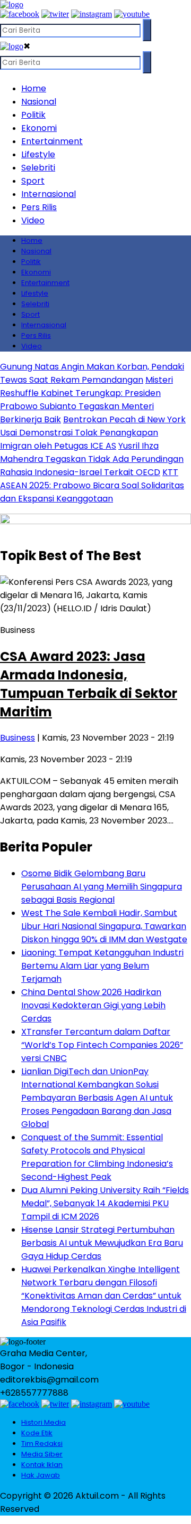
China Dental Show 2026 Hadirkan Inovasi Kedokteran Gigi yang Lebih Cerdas (93, 1005)
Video (33, 220)
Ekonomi (39, 128)
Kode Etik (37, 1433)
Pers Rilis (39, 207)
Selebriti (38, 168)
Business (17, 738)
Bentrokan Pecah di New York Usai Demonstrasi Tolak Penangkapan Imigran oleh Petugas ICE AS (93, 432)
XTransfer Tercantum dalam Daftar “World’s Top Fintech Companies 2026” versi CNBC (102, 1045)
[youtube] (132, 14)
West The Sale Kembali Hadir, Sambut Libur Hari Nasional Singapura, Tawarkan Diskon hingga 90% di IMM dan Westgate (104, 926)
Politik (33, 115)
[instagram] (91, 14)
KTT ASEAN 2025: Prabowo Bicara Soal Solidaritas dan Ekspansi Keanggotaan (92, 485)
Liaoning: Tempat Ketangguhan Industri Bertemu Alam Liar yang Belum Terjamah (102, 965)
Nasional (38, 102)
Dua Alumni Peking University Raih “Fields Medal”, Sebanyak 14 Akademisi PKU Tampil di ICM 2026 (105, 1203)
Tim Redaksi (42, 1443)
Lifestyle (38, 154)
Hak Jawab (40, 1475)
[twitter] (55, 14)
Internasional (48, 194)
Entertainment (52, 141)
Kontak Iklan (42, 1465)
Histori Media (43, 1422)
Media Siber (42, 1454)
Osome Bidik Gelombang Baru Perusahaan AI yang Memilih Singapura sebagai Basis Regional (101, 886)
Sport (33, 181)
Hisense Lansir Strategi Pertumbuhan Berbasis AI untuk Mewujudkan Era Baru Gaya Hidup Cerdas (102, 1243)
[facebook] (19, 14)
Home (33, 88)
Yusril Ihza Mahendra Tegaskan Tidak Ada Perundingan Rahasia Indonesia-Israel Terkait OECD (92, 459)
